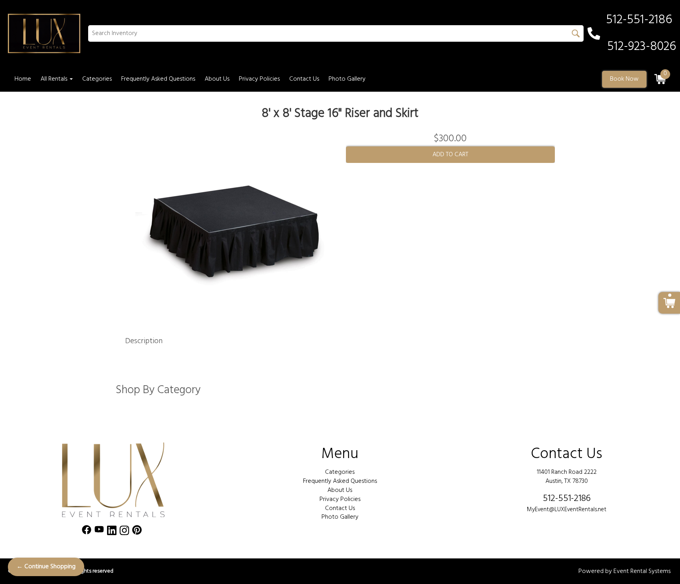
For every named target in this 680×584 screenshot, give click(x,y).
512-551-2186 (567, 498)
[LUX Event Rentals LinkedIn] (111, 532)
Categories (97, 79)
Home (23, 79)
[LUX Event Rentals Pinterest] (137, 532)
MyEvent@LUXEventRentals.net (566, 509)
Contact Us (304, 79)
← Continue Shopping (46, 567)
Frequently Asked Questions (158, 79)
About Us (217, 79)
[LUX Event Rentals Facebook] (86, 532)
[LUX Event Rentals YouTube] (99, 532)
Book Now (624, 79)
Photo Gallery (347, 79)
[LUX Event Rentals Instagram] (124, 532)
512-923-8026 (641, 47)
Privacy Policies (259, 79)
